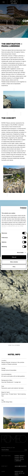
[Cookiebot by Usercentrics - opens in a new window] (20, 208)
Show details (20, 252)
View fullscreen (14, 345)
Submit (24, 450)
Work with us (19, 473)
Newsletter (19, 471)
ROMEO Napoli (19, 455)
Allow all (14, 257)
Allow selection (14, 262)
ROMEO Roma (19, 457)
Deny (14, 266)
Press (17, 474)
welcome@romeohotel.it (20, 466)
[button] (25, 271)
